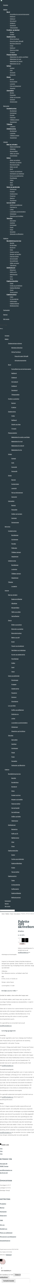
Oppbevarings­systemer (15, 343)
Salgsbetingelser (5, 1241)
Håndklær (13, 149)
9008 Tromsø (4, 1166)
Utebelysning (11, 129)
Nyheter (5, 5)
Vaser (11, 185)
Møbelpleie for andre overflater (19, 57)
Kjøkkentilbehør (14, 303)
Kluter (12, 290)
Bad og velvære (12, 145)
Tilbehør (9, 124)
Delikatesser (11, 268)
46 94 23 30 (4, 1173)
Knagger (12, 191)
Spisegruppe (13, 102)
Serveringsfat (14, 259)
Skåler (12, 180)
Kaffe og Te (13, 272)
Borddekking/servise (14, 241)
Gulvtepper (13, 225)
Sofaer (9, 66)
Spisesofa (12, 75)
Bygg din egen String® (16, 41)
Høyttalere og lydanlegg (17, 174)
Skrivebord (13, 21)
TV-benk (12, 52)
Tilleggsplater (14, 28)
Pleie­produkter (12, 55)
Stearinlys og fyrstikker (16, 216)
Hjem (3, 914)
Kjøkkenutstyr (12, 295)
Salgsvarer (3, 1216)
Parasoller (13, 95)
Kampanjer (6, 310)
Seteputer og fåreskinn (16, 234)
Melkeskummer (14, 306)
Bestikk (12, 243)
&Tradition (21, 931)
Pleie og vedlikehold (6, 1233)
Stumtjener (13, 200)
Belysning (6, 106)
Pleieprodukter (12, 433)
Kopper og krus (14, 252)
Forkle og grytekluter (16, 286)
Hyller (11, 46)
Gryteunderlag (14, 299)
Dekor (9, 158)
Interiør (5, 142)
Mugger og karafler (15, 254)
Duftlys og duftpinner (16, 205)
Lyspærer (12, 126)
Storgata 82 (3, 1164)
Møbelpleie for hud (15, 59)
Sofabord (12, 23)
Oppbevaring (11, 37)
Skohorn (12, 198)
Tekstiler (10, 218)
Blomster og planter (16, 162)
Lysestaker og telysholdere (18, 212)
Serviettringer (14, 261)
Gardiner (12, 223)
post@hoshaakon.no (23, 952)
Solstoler (12, 99)
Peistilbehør (13, 178)
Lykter (12, 209)
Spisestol (12, 88)
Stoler (9, 77)
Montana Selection (15, 43)
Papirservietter (14, 256)
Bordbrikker (13, 245)
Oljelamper (13, 214)
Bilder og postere (15, 160)
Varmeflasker (13, 156)
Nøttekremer (13, 274)
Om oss (2, 1225)
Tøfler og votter (14, 153)
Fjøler (11, 297)
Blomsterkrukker (15, 165)
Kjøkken (5, 238)
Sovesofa (12, 73)
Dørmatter (13, 221)
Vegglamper (13, 122)
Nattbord (12, 16)
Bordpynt (12, 248)
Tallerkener (13, 265)
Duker (11, 283)
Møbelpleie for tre (15, 64)
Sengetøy (13, 232)
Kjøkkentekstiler (12, 281)
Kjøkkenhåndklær (15, 288)
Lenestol (12, 84)
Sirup (11, 279)
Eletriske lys (13, 207)
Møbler (5, 10)
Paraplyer (13, 196)
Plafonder (13, 117)
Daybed (12, 68)
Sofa (11, 70)
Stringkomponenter (20, 360)
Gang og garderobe (13, 187)
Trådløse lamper (14, 120)
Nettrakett (9, 1255)
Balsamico (13, 270)
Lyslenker (12, 133)
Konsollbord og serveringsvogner (19, 14)
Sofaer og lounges (15, 97)
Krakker (12, 34)
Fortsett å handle (8, 1281)
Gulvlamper (13, 113)
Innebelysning (11, 109)
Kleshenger (13, 189)
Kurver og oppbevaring (16, 176)
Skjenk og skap (14, 50)
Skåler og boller (14, 263)
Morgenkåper (14, 151)
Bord (8, 12)
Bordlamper (13, 111)
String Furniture (14, 39)
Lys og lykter (11, 203)
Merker (5, 315)
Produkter (3, 1204)
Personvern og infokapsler (8, 1237)
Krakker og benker (13, 30)
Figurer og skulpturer (16, 171)
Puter (11, 230)
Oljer (11, 277)
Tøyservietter (14, 292)
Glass (11, 250)
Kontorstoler (13, 82)
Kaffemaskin (13, 301)
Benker (12, 32)
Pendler (12, 115)
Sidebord (12, 19)
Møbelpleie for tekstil (16, 61)
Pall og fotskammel (15, 86)
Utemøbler (10, 91)
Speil (11, 183)
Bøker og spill (14, 167)
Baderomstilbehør (15, 147)
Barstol (12, 79)
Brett (11, 169)
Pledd (11, 227)
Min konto (6, 319)
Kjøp (22, 944)
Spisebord (13, 25)
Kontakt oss (3, 1229)
